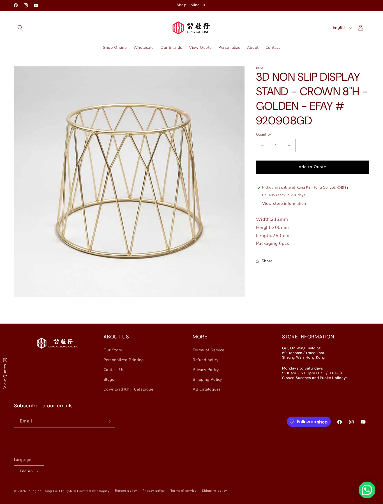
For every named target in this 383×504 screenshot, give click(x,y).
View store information (284, 203)
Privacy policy (153, 491)
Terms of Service (208, 349)
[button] (20, 28)
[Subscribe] (108, 421)
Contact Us (113, 369)
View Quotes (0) (5, 373)
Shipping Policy (207, 379)
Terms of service (183, 491)
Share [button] (267, 261)
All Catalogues (207, 389)
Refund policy (206, 359)
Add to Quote (312, 166)
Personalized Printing (123, 359)
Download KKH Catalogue (128, 389)
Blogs (108, 379)
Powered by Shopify (93, 491)
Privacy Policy (206, 369)
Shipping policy (214, 491)
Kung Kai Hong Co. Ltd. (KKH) (52, 491)
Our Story (112, 349)
